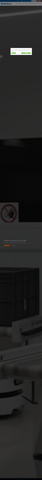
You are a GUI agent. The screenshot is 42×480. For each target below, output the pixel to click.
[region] (21, 51)
